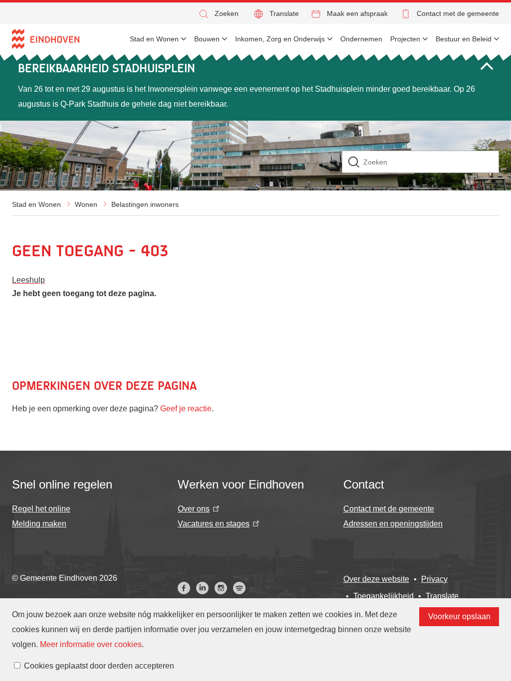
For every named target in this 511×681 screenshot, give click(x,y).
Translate (284, 13)
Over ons (194, 509)
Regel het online (41, 509)
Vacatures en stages (214, 523)
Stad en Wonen (36, 204)
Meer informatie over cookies (91, 644)
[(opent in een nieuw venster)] (184, 588)
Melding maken (39, 523)
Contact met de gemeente (458, 13)
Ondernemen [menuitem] (361, 39)
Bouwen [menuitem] (207, 39)
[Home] (45, 39)
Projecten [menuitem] (405, 39)
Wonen (86, 204)
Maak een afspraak (357, 13)
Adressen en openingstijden (393, 523)
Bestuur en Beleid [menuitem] (464, 39)
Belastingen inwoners (145, 204)
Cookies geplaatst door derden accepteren (99, 666)
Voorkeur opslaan (459, 616)
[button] (218, 13)
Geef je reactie (186, 408)
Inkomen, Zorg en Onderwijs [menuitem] (280, 39)
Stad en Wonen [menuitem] (154, 39)
